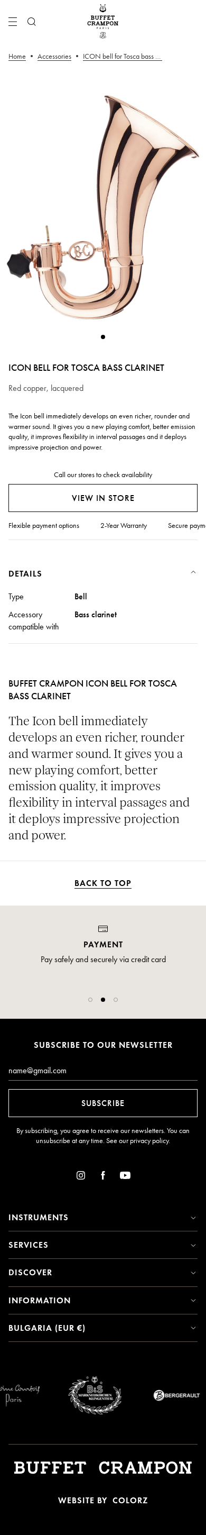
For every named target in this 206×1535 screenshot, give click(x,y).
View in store (103, 498)
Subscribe (103, 1103)
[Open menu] (12, 21)
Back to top (103, 883)
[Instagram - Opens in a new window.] (81, 1177)
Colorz (130, 1500)
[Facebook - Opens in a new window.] (103, 1177)
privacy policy (149, 1140)
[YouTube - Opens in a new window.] (125, 1177)
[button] (90, 1000)
